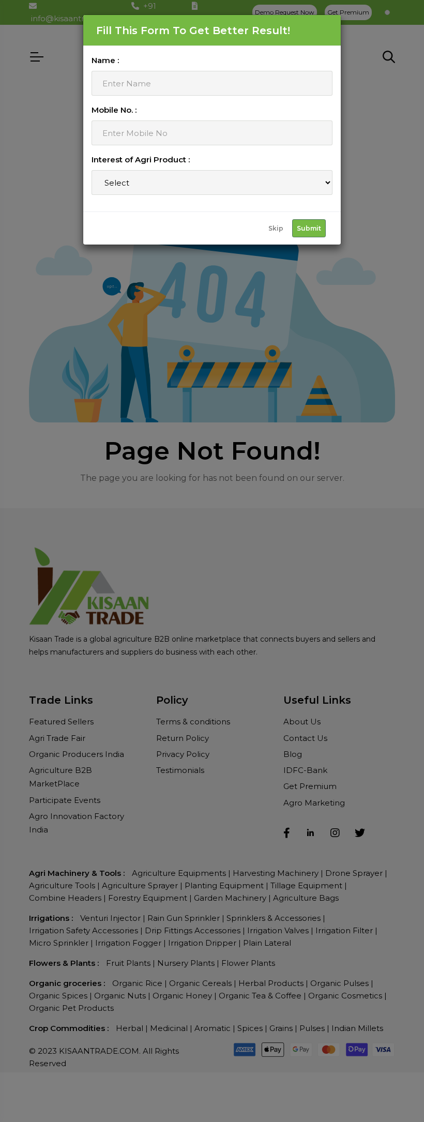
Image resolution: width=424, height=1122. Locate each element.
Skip (275, 228)
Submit (309, 228)
